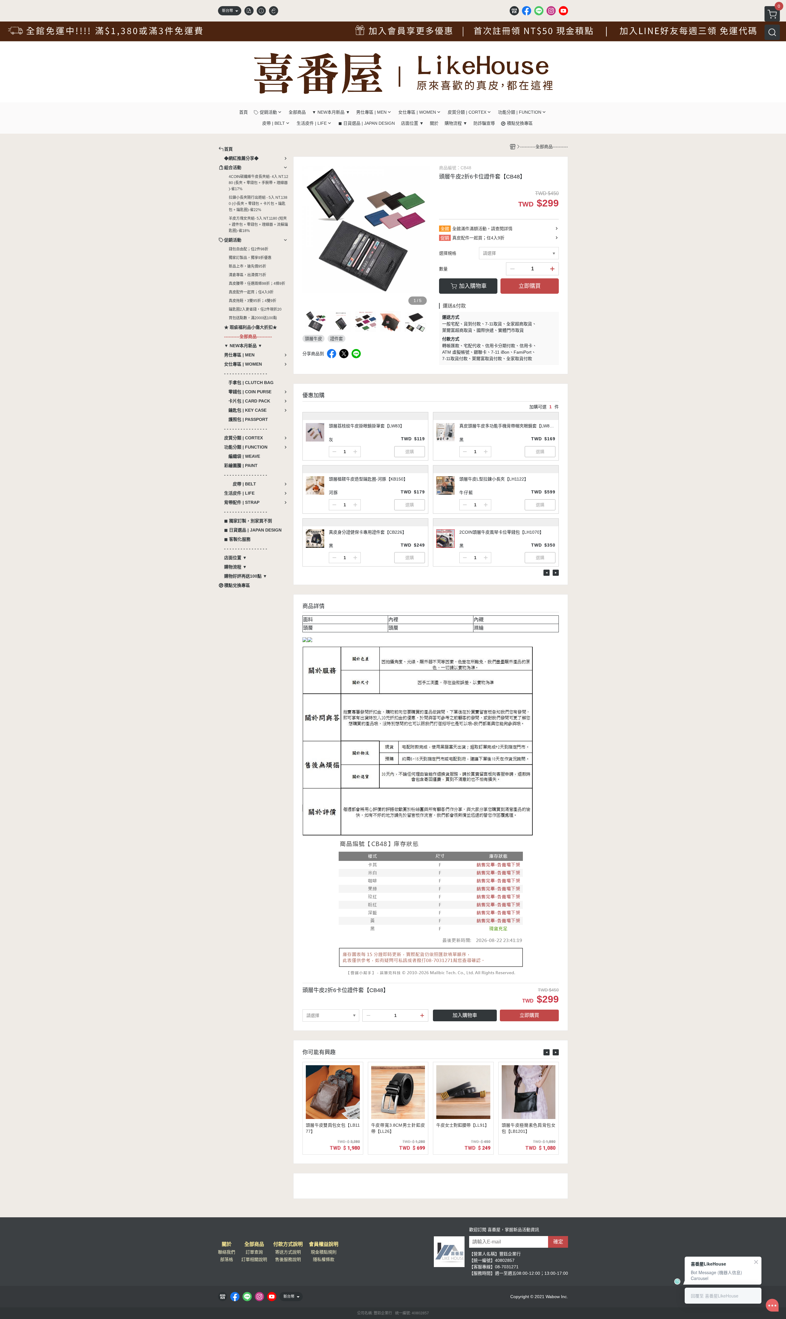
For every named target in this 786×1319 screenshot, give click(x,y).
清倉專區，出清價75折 (247, 275)
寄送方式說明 (288, 1252)
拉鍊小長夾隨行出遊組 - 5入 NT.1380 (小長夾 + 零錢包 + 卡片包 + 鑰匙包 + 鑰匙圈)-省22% (258, 203)
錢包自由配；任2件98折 (248, 249)
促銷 (445, 237)
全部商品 (254, 1244)
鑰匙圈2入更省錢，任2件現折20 (255, 309)
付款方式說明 (288, 1244)
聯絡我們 (226, 1252)
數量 (443, 268)
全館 (445, 228)
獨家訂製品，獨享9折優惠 (250, 258)
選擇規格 (447, 253)
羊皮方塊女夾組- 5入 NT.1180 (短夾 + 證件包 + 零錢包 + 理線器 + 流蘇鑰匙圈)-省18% (258, 224)
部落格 (226, 1259)
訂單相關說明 (254, 1259)
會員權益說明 (323, 1244)
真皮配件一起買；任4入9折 (251, 292)
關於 (227, 1244)
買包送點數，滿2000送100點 (253, 318)
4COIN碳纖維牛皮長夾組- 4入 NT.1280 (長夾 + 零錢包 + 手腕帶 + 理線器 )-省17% (258, 183)
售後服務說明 (288, 1259)
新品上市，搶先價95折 (247, 266)
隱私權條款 (323, 1259)
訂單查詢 (254, 1252)
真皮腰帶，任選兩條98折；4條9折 (257, 283)
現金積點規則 (324, 1252)
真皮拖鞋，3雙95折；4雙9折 (252, 301)
